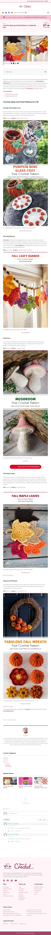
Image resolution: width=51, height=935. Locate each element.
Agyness (25, 735)
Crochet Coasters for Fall (11, 96)
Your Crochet (9, 17)
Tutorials (36, 892)
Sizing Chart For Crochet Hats (33, 910)
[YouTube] (11, 12)
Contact (5, 894)
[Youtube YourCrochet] (16, 880)
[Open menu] (48, 12)
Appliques (5, 757)
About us (5, 890)
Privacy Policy (13, 923)
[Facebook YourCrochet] (8, 880)
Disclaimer (5, 923)
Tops (20, 887)
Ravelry (11, 575)
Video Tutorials (37, 888)
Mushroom (25, 460)
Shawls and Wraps (23, 892)
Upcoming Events (7, 888)
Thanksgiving (20, 17)
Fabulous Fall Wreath (25, 703)
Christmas (21, 899)
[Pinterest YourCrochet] (4, 880)
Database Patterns (38, 887)
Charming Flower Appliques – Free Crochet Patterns (40, 788)
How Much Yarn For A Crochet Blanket (12, 915)
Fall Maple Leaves (25, 572)
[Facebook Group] (5, 12)
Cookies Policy (22, 923)
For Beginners (37, 890)
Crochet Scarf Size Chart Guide (33, 911)
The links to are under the (29, 88)
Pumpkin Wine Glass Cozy (25, 230)
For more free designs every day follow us (13, 709)
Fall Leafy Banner (25, 332)
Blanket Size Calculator (8, 911)
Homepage (6, 887)
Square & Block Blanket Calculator (11, 913)
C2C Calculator (7, 910)
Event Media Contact (8, 896)
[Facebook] (8, 12)
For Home (5, 760)
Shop (35, 894)
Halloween (7, 764)
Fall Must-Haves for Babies (11, 94)
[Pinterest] (2, 12)
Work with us (6, 892)
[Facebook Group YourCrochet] (12, 880)
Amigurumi (21, 888)
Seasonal (14, 17)
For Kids (21, 894)
